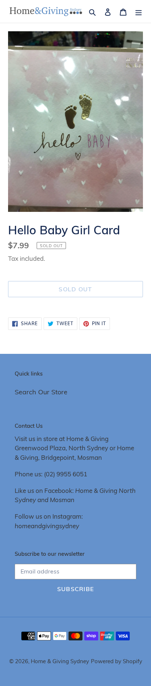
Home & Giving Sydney (60, 661)
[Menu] (138, 11)
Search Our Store (41, 392)
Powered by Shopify (116, 661)
